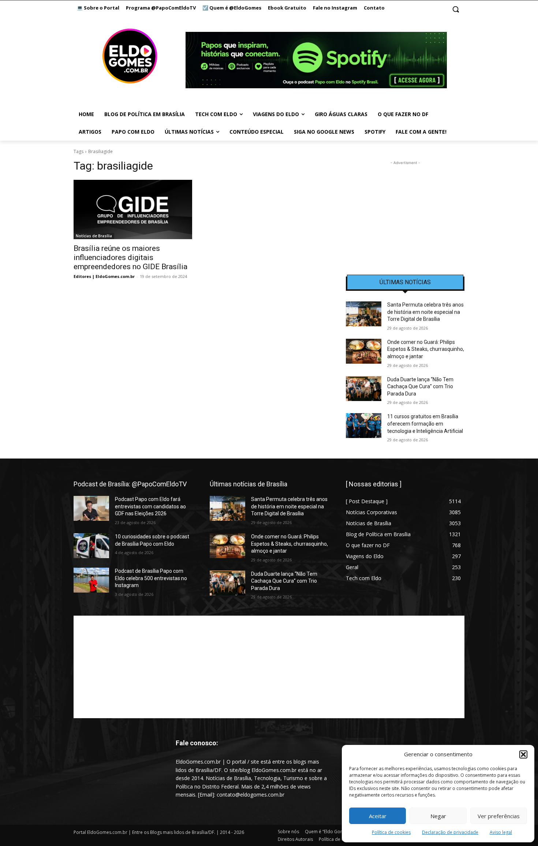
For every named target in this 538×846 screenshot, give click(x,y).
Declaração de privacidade (450, 832)
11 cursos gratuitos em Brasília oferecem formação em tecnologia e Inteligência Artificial (425, 423)
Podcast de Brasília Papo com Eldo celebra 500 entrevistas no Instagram (151, 578)
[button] (523, 754)
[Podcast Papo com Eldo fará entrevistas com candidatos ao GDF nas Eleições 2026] (91, 508)
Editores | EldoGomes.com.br (104, 276)
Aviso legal (501, 832)
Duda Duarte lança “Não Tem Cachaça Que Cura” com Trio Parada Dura (420, 386)
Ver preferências (499, 816)
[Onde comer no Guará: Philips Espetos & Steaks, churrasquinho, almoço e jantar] (363, 351)
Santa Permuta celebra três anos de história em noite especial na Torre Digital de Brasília (425, 312)
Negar (438, 816)
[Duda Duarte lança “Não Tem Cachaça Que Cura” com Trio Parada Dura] (363, 388)
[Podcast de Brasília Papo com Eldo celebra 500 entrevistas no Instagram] (91, 580)
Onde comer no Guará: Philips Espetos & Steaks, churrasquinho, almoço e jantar (425, 349)
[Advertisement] (405, 212)
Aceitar (377, 816)
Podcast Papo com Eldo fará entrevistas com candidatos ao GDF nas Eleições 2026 (150, 506)
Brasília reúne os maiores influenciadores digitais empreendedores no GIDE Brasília (130, 257)
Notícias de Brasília (94, 235)
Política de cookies (391, 832)
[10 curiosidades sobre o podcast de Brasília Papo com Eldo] (91, 545)
